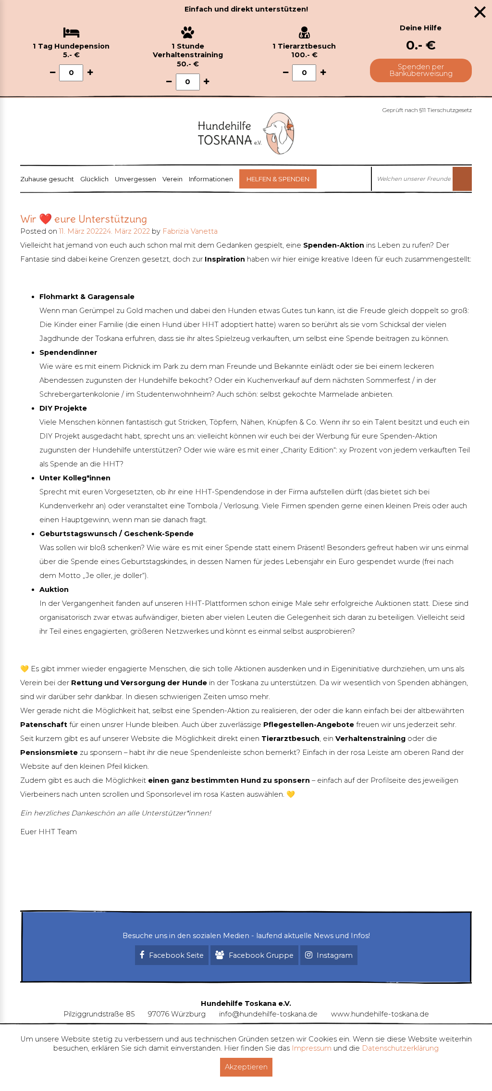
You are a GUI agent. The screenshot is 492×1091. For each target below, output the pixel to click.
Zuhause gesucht (47, 179)
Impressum (312, 1048)
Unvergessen (135, 179)
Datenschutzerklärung (400, 1048)
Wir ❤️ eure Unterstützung (83, 219)
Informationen (211, 179)
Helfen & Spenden (277, 179)
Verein (172, 179)
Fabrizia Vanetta (190, 231)
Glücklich (94, 179)
